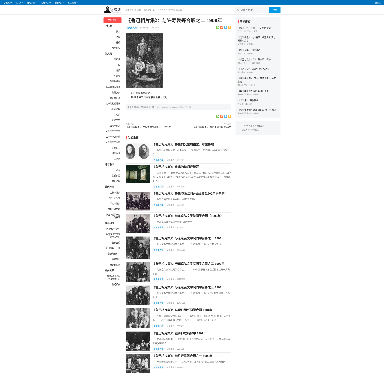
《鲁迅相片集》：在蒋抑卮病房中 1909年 (179, 333)
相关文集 (72, 3)
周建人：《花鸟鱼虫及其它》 (113, 277)
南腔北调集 (115, 109)
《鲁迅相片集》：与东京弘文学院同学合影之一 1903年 (188, 238)
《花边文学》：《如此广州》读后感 (254, 69)
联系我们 (255, 130)
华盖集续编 (115, 81)
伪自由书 (116, 148)
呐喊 (118, 37)
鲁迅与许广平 (114, 253)
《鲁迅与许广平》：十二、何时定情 (254, 28)
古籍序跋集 (115, 192)
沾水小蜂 (144, 27)
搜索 (275, 10)
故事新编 (116, 48)
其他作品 (45, 3)
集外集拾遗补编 (113, 103)
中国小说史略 (114, 209)
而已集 (117, 59)
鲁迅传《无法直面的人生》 (113, 235)
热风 (118, 70)
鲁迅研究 (58, 3)
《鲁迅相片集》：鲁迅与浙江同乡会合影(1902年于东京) (189, 193)
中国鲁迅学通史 (113, 229)
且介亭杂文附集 (113, 142)
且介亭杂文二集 (113, 131)
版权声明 (245, 130)
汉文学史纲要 (114, 198)
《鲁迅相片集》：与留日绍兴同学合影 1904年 (182, 310)
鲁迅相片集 (136, 10)
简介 (118, 31)
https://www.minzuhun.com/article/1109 (174, 107)
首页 (128, 10)
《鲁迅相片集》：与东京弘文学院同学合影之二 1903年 (188, 263)
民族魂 (251, 125)
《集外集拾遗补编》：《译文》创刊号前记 (257, 110)
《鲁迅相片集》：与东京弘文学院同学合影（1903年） (188, 216)
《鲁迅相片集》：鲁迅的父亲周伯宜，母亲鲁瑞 (183, 144)
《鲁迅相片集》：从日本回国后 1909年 (212, 127)
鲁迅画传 (116, 242)
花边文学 (116, 120)
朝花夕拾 (116, 175)
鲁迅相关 (116, 284)
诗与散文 (31, 3)
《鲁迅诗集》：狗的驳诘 (249, 50)
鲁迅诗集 (116, 181)
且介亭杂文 (115, 125)
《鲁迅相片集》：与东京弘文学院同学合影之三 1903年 (188, 287)
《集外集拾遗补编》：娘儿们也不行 (254, 91)
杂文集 (18, 3)
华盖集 (117, 76)
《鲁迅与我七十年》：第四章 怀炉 (254, 59)
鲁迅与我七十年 (113, 248)
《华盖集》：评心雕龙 (248, 100)
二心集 (117, 114)
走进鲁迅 (116, 259)
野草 (118, 170)
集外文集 (116, 92)
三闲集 (117, 159)
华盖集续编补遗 (113, 87)
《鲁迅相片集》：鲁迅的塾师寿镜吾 (175, 167)
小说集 (7, 3)
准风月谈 (116, 153)
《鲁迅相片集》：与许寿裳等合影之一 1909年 (148, 127)
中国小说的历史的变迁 (113, 216)
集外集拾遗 (115, 98)
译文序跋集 (115, 203)
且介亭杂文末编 (113, 136)
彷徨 (118, 42)
